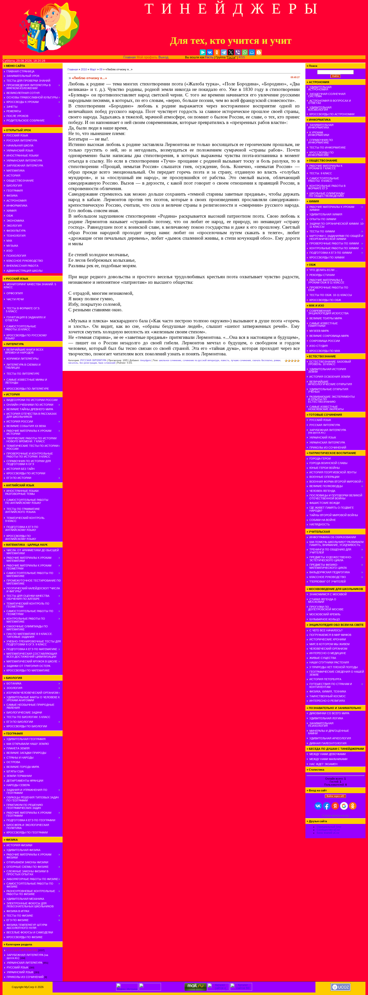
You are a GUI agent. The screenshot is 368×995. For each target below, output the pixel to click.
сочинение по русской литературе (201, 360)
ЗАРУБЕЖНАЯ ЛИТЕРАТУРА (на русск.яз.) (326, 431)
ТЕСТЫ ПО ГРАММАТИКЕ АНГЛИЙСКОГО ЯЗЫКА (22, 510)
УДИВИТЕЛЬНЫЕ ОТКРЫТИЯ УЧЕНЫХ (327, 390)
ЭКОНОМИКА (15, 220)
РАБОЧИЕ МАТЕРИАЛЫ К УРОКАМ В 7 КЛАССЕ (324, 167)
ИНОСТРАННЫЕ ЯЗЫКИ (23, 155)
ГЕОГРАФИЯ (15, 190)
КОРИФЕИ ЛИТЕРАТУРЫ (23, 358)
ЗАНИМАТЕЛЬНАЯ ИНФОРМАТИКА (320, 126)
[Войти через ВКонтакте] (318, 806)
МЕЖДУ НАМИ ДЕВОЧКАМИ (327, 754)
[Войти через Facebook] (326, 806)
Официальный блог (329, 826)
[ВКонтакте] (210, 52)
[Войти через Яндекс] (335, 806)
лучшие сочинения (241, 360)
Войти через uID (335, 796)
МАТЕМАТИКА (16, 170)
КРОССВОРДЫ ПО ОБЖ (325, 300)
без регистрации (88, 363)
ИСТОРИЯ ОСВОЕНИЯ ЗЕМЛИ (329, 376)
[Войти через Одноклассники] (352, 806)
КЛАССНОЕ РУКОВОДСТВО (25, 260)
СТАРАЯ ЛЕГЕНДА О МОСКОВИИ (321, 600)
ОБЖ (10, 215)
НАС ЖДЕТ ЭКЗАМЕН (323, 764)
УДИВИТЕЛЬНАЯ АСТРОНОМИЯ (319, 88)
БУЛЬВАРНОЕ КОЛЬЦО (324, 619)
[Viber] (238, 52)
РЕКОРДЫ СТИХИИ (322, 274)
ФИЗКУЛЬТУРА (16, 230)
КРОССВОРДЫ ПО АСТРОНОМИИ (331, 114)
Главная (129, 57)
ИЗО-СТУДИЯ (318, 345)
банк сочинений (106, 363)
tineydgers (145, 360)
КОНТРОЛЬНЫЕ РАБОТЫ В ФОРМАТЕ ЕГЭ (326, 187)
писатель (73, 363)
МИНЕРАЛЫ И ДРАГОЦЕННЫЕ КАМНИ (328, 732)
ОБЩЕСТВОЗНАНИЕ (20, 180)
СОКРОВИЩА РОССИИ (324, 340)
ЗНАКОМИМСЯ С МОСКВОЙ (328, 594)
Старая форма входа (335, 815)
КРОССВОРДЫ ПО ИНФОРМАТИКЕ (320, 154)
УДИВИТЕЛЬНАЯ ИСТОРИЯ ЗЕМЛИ (326, 370)
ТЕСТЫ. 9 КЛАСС (320, 173)
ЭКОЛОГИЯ (14, 225)
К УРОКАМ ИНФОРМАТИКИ (318, 133)
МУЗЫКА (12, 245)
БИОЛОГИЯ (14, 185)
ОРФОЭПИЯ (15, 293)
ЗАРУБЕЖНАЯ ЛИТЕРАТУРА (25, 165)
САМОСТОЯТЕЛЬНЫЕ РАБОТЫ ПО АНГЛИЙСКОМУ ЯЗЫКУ (26, 501)
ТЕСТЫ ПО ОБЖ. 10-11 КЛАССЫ (330, 295)
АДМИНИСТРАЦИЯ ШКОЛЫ (25, 270)
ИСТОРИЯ (13, 175)
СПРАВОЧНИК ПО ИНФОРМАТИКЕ (320, 141)
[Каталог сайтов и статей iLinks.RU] (218, 989)
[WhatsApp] (245, 52)
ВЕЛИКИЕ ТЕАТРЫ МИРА (325, 318)
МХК (9, 240)
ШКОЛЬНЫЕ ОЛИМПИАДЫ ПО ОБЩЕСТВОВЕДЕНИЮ (325, 194)
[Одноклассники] (217, 52)
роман (277, 360)
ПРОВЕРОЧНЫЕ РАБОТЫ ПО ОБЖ (327, 289)
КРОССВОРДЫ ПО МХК (324, 350)
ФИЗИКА (12, 195)
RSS (242, 57)
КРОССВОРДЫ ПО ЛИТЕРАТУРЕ (28, 388)
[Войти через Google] (344, 806)
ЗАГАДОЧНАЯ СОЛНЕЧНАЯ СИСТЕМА (326, 95)
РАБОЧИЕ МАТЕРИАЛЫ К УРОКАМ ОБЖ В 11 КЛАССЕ (325, 281)
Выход (163, 57)
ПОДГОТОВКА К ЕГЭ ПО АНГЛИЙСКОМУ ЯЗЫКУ (21, 528)
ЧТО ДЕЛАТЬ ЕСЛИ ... (323, 269)
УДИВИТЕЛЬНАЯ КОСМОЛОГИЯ (319, 108)
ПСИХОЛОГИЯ (16, 255)
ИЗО (10, 250)
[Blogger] (259, 52)
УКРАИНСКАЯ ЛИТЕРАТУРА (24, 160)
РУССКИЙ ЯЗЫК (17, 135)
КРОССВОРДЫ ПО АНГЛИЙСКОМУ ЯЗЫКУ (20, 537)
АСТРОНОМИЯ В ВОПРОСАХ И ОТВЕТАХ (329, 101)
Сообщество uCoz (328, 829)
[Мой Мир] (252, 52)
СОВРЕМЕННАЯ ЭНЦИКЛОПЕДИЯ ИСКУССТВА (327, 312)
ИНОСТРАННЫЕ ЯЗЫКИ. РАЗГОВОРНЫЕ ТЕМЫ (21, 492)
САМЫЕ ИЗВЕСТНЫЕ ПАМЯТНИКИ (322, 324)
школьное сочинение (170, 360)
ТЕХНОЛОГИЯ (16, 235)
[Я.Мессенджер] (203, 52)
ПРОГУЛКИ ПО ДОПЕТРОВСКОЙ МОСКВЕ (325, 608)
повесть (225, 360)
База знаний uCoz (328, 832)
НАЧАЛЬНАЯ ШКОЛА (20, 145)
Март (93, 69)
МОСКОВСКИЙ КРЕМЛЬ (324, 614)
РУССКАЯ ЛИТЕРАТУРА (22, 140)
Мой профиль (147, 57)
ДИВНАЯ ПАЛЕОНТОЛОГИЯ (327, 743)
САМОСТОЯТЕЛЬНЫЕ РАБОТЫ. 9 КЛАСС (323, 179)
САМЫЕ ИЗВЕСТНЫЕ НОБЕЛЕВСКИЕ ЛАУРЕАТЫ (325, 408)
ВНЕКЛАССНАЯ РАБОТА (22, 265)
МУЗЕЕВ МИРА (319, 330)
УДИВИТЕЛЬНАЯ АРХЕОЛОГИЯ (330, 738)
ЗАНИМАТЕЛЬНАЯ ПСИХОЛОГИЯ (320, 724)
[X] (231, 52)
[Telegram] (224, 52)
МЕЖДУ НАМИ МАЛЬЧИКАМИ (328, 759)
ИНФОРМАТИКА (17, 205)
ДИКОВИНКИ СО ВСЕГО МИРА (329, 713)
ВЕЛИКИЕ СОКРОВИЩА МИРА (329, 335)
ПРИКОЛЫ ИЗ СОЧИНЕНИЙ (25, 976)
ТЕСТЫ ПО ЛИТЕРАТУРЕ (23, 373)
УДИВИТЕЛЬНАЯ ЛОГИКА (326, 718)
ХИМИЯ (12, 210)
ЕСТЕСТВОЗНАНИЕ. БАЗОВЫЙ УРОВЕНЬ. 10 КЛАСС (329, 363)
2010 (84, 69)
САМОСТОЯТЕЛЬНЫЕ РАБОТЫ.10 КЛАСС (20, 328)
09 (100, 69)
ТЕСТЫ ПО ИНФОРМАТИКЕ (327, 147)
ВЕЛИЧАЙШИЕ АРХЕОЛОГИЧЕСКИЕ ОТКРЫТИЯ (329, 383)
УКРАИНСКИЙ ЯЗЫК (20, 150)
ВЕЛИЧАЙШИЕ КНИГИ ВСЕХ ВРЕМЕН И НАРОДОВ (23, 351)
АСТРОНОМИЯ (17, 200)
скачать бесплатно (262, 360)
